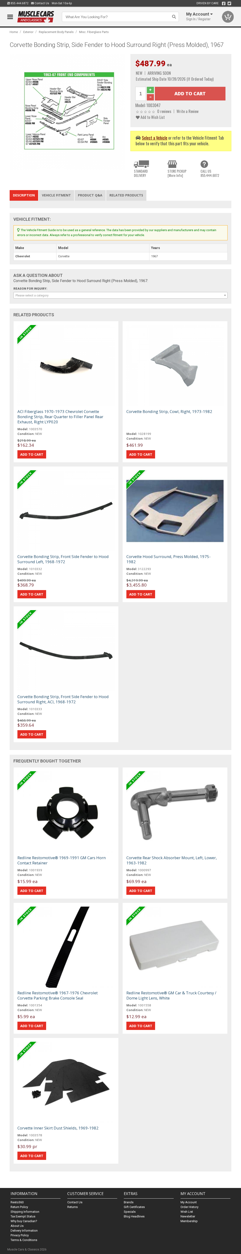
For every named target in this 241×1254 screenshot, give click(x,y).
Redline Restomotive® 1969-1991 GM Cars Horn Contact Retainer (61, 860)
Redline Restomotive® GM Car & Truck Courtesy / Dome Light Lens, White (171, 995)
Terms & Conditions (24, 1240)
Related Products (126, 195)
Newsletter (188, 1216)
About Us (17, 1226)
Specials (130, 1211)
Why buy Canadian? (24, 1221)
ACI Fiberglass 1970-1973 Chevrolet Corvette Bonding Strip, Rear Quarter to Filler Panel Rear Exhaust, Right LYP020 (60, 417)
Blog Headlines (134, 1216)
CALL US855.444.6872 (210, 173)
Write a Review (188, 111)
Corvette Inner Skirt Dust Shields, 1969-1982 (58, 1128)
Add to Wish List (152, 117)
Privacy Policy (20, 1235)
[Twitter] (229, 3)
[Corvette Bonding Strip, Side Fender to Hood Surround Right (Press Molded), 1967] (68, 112)
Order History (189, 1207)
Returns (72, 1207)
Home (14, 32)
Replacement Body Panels (56, 32)
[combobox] (120, 295)
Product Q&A (90, 195)
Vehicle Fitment (56, 195)
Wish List (187, 1211)
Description (24, 195)
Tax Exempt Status (23, 1216)
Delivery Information (24, 1230)
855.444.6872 (19, 3)
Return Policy (19, 1207)
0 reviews (164, 111)
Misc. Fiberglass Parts (94, 32)
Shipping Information (25, 1211)
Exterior (28, 32)
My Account (189, 1202)
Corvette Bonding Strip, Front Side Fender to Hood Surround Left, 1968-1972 (63, 559)
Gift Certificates (134, 1207)
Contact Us (41, 3)
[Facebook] (223, 3)
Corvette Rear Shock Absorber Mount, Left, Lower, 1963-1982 (171, 860)
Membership (189, 1221)
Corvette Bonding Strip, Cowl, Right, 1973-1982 (169, 411)
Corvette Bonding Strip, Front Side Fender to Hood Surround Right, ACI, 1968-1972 (63, 699)
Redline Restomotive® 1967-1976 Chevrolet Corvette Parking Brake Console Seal (57, 995)
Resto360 (17, 1202)
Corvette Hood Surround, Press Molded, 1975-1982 (168, 559)
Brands (128, 1202)
